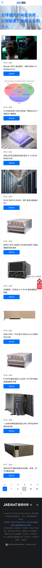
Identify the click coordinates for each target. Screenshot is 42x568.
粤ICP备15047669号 (31, 544)
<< (5, 484)
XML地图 (29, 516)
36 (37, 489)
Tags (23, 516)
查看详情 (11, 74)
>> (21, 493)
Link (22, 519)
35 (31, 489)
